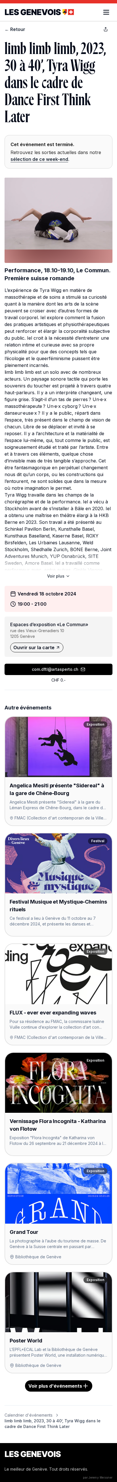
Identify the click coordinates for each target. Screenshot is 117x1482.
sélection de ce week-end (39, 159)
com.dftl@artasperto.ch (55, 669)
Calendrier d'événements (29, 1415)
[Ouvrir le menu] (106, 12)
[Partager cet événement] (105, 29)
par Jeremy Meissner (97, 1477)
